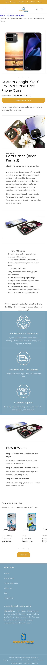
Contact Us (9, 598)
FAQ (6, 593)
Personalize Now (23, 100)
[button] (4, 9)
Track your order (11, 583)
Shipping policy (16, 663)
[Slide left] (18, 77)
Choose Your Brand (15, 15)
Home (2, 15)
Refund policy (14, 660)
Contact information (31, 663)
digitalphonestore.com (22, 657)
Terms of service (38, 660)
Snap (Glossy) (7, 536)
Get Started (9, 578)
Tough (24, 536)
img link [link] (23, 316)
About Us (8, 588)
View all (23, 555)
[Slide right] (28, 77)
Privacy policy (26, 660)
